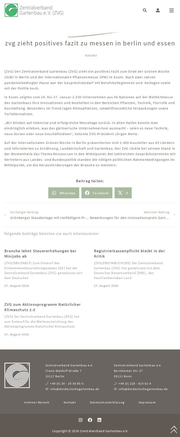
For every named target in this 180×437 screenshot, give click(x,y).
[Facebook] (90, 420)
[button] (144, 10)
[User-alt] (158, 10)
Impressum (147, 402)
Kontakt (70, 402)
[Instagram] (80, 420)
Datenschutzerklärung (107, 402)
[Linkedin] (99, 420)
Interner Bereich (36, 402)
